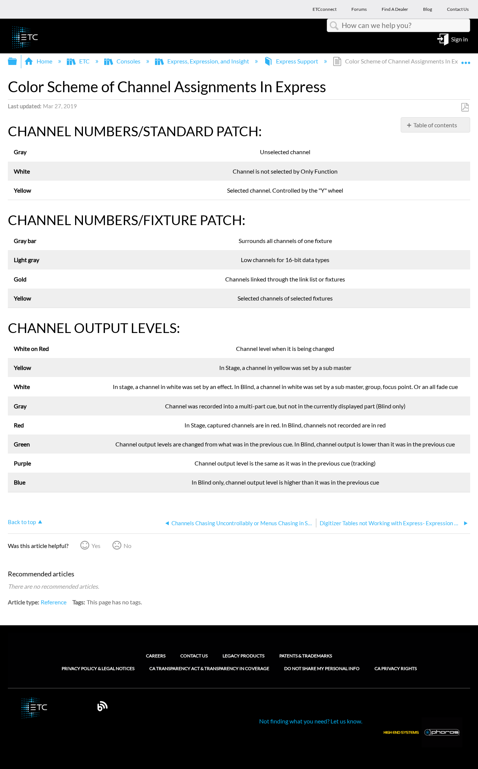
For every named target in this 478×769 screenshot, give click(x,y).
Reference (53, 601)
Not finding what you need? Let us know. (310, 721)
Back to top (22, 522)
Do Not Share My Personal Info (322, 668)
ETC (84, 61)
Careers (155, 656)
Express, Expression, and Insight (208, 61)
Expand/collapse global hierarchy (17, 61)
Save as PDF (465, 107)
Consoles (128, 61)
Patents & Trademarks (305, 656)
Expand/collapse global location (465, 59)
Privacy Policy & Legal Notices (98, 668)
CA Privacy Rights (396, 668)
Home (44, 61)
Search (334, 25)
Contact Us (194, 656)
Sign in (459, 38)
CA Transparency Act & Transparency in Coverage (209, 668)
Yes (95, 545)
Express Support (297, 61)
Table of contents (435, 124)
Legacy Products (243, 656)
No (127, 545)
